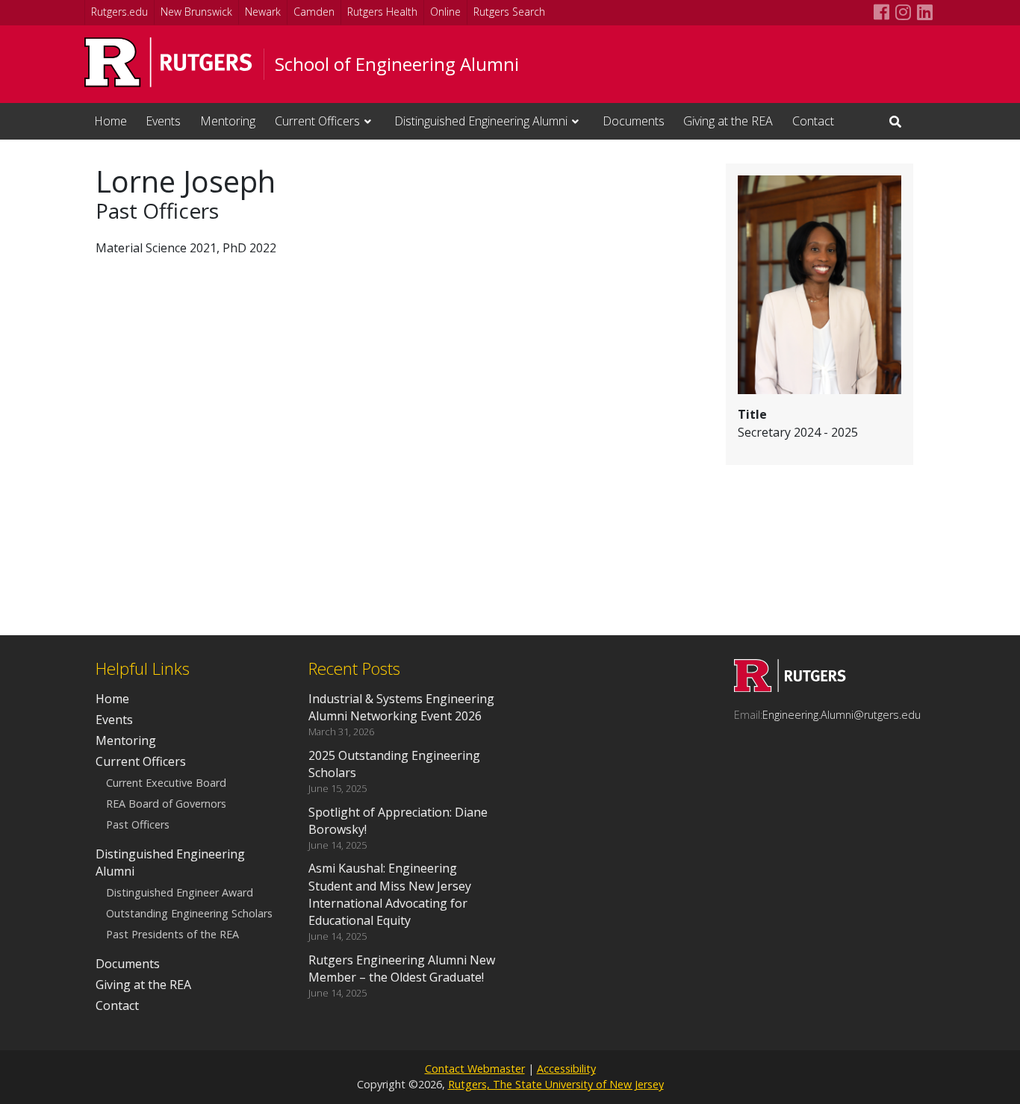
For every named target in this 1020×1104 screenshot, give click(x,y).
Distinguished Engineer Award (179, 892)
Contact (813, 121)
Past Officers (138, 825)
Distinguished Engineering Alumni (480, 121)
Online (445, 11)
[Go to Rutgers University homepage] (168, 62)
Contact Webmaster (475, 1068)
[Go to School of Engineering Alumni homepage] (790, 687)
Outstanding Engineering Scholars (189, 914)
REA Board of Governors (166, 804)
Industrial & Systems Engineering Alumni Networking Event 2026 (401, 707)
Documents (634, 121)
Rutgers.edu (119, 11)
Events (163, 121)
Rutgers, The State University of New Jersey (556, 1084)
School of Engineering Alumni (397, 64)
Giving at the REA (728, 121)
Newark (263, 11)
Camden (314, 11)
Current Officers (317, 121)
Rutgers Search (509, 11)
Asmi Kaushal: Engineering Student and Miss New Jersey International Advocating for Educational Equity (389, 894)
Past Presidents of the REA (172, 935)
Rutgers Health (382, 11)
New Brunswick (196, 11)
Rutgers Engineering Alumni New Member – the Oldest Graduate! (401, 968)
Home (110, 121)
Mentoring (227, 121)
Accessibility (566, 1068)
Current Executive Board (166, 783)
